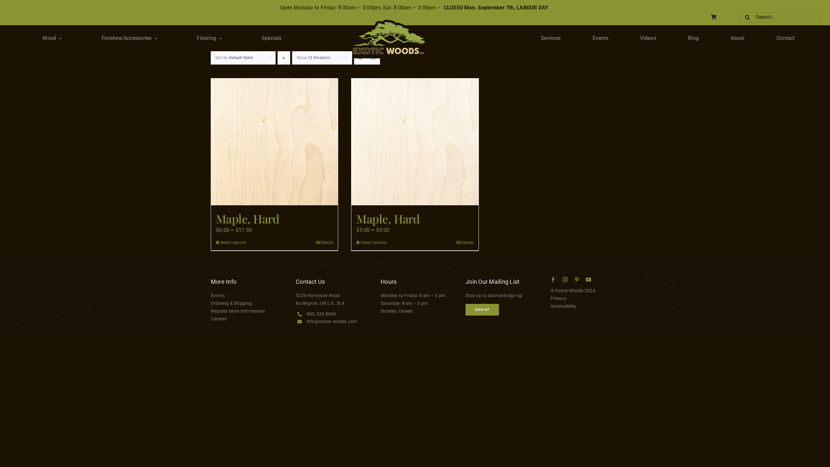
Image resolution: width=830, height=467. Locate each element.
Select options (233, 242)
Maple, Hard (247, 218)
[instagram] (565, 279)
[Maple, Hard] (274, 141)
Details (327, 242)
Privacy (558, 298)
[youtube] (588, 279)
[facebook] (553, 279)
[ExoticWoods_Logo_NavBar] (389, 22)
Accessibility (563, 306)
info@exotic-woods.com (332, 321)
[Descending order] (284, 58)
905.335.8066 (321, 314)
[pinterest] (576, 279)
